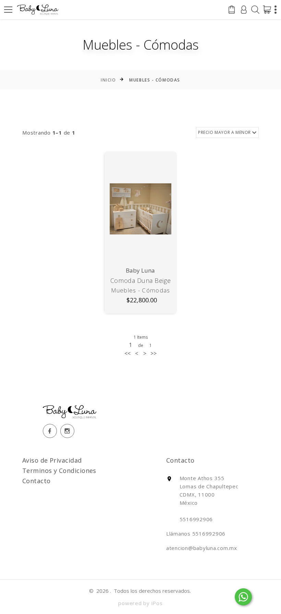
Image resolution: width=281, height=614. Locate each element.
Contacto (36, 481)
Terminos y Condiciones (59, 470)
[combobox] (227, 132)
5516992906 (209, 533)
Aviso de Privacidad (52, 460)
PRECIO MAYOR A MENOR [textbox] (224, 132)
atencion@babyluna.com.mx (201, 547)
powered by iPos (140, 603)
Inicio (108, 80)
